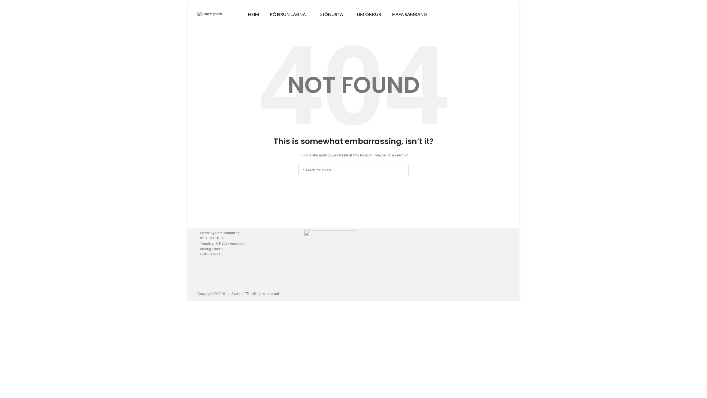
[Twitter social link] (500, 14)
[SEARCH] (402, 170)
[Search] (483, 14)
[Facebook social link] (493, 14)
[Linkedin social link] (506, 14)
